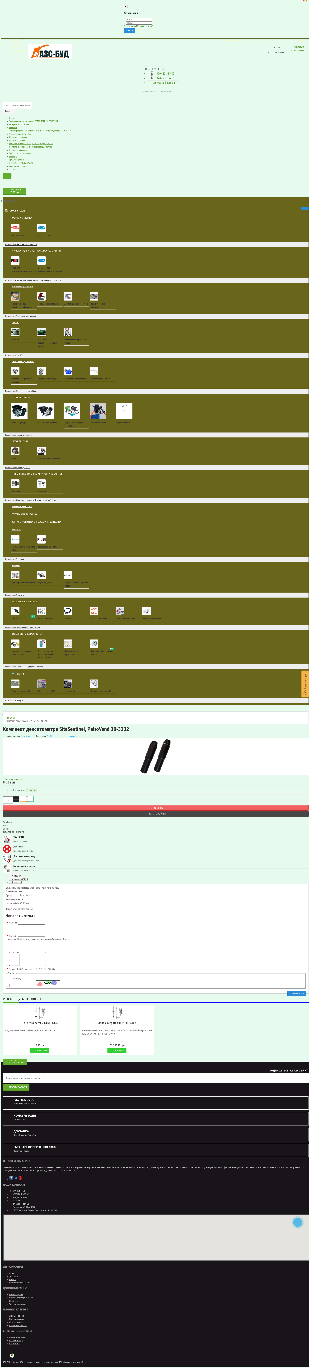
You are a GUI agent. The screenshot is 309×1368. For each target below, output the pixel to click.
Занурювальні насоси (18, 150)
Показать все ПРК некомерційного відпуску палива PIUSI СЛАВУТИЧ (33, 280)
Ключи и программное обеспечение (21, 653)
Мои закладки (15, 1322)
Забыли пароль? (145, 26)
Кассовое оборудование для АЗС (102, 652)
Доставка (13, 1276)
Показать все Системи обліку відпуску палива (24, 667)
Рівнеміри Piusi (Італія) (48, 547)
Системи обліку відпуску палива (27, 634)
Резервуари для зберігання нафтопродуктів (24, 305)
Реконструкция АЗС (46, 691)
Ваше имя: (13, 923)
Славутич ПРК (44, 235)
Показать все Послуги (14, 700)
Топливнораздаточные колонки (22, 380)
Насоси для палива (22, 396)
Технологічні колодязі (48, 304)
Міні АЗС (16, 321)
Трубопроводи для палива (20, 153)
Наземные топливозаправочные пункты (47, 343)
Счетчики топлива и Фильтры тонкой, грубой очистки (31, 144)
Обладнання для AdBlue (23, 361)
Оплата (12, 1279)
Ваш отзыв (13, 936)
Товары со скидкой (18, 1304)
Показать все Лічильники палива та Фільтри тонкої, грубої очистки (32, 500)
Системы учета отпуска (18, 166)
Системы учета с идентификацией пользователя (45, 654)
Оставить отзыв (297, 993)
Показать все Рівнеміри (14, 559)
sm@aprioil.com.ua (163, 82)
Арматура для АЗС (16, 160)
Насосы (15, 458)
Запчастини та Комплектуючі (27, 600)
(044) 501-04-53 (164, 78)
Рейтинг (12, 969)
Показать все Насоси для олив (17, 468)
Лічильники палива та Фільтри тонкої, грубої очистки (37, 474)
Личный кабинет (16, 1316)
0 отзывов (72, 736)
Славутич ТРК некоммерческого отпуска (50, 269)
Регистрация (130, 26)
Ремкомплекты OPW (126, 618)
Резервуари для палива (19, 124)
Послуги (21, 672)
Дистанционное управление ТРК (71, 653)
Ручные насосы (124, 423)
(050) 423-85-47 (164, 73)
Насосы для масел (17, 140)
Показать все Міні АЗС (14, 355)
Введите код (16, 979)
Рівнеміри (13, 156)
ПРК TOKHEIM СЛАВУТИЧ (22, 218)
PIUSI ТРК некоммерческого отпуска (24, 269)
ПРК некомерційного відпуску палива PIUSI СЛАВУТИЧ (37, 249)
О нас (11, 1273)
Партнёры (13, 1301)
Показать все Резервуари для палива (20, 316)
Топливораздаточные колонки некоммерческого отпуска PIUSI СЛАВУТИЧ (40, 131)
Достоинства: (14, 952)
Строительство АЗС (21, 691)
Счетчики (16, 491)
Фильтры (42, 491)
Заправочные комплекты (49, 458)
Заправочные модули (47, 379)
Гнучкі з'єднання (45, 583)
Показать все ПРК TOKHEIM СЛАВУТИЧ (21, 244)
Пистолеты (23, 618)
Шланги (67, 618)
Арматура (16, 565)
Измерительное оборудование (98, 305)
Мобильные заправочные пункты (75, 341)
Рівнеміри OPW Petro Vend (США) (23, 548)
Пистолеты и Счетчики (101, 379)
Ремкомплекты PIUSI (152, 618)
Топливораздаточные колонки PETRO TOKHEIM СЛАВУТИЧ (33, 121)
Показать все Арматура (14, 595)
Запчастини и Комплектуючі (21, 163)
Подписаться (18, 1087)
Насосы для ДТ (19, 423)
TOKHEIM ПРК (18, 235)
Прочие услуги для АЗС (101, 691)
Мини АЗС (13, 127)
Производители (16, 1294)
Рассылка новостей (18, 1325)
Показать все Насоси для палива (18, 435)
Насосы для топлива (18, 137)
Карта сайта (14, 1343)
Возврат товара (16, 1340)
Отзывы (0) (17, 882)
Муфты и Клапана (45, 618)
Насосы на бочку (98, 423)
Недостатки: (14, 965)
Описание (16, 875)
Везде (11, 118)
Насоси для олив (21, 439)
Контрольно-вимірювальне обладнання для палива (30, 147)
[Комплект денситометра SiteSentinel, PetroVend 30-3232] (156, 756)
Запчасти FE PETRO (99, 618)
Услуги (12, 169)
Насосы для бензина (47, 423)
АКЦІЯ (24, 209)
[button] (305, 684)
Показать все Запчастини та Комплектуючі (22, 628)
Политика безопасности (20, 1283)
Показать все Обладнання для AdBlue (20, 391)
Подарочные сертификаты (21, 1297)
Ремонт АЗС (69, 691)
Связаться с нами (17, 1337)
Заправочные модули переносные (73, 424)
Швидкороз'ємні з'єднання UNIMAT (76, 584)
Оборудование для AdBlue (20, 134)
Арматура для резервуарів (76, 304)
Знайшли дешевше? (14, 779)
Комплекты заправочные (75, 379)
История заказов (16, 1319)
